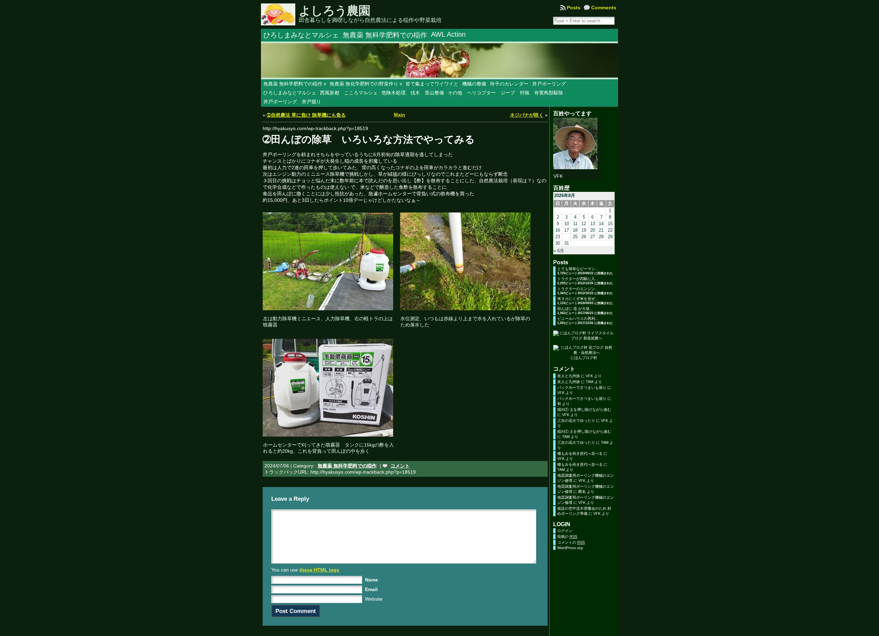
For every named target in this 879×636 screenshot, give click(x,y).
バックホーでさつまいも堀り (581, 387)
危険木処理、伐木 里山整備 (412, 92)
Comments (603, 7)
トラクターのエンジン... (577, 289)
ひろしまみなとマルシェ (289, 92)
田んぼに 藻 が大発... (575, 309)
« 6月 (558, 250)
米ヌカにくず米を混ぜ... (577, 299)
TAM (589, 382)
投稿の (567, 536)
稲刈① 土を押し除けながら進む (584, 409)
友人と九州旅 (568, 376)
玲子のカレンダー (509, 83)
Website (374, 599)
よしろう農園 (334, 10)
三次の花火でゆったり (576, 420)
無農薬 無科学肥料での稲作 (292, 83)
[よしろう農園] (439, 60)
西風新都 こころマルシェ (349, 92)
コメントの (571, 542)
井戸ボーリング (549, 83)
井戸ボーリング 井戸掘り (292, 101)
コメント (400, 466)
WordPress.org (570, 548)
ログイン (564, 531)
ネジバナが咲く (527, 115)
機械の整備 (474, 83)
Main (399, 114)
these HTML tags (319, 570)
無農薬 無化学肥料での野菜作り (364, 83)
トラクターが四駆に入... (577, 279)
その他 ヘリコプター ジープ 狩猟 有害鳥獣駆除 (505, 92)
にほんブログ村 (584, 358)
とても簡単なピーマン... (577, 269)
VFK (589, 376)
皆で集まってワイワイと (432, 83)
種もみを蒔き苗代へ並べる (580, 453)
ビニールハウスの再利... (577, 318)
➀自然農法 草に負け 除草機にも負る (306, 115)
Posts (573, 7)
